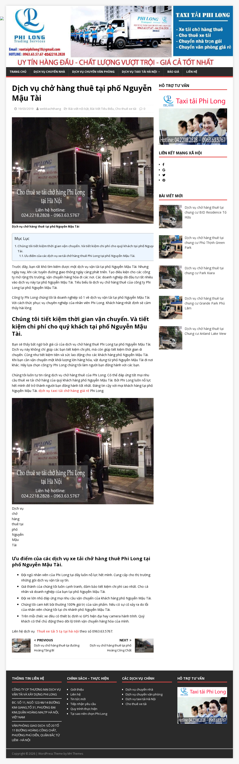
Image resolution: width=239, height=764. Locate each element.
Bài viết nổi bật (78, 109)
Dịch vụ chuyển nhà (49, 72)
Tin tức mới (78, 699)
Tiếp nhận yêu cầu (83, 704)
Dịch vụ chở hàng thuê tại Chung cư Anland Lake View (205, 331)
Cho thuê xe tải (125, 109)
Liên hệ (75, 694)
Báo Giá (173, 72)
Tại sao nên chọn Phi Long (88, 714)
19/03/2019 (25, 109)
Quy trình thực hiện (83, 709)
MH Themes (75, 754)
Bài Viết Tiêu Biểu (102, 109)
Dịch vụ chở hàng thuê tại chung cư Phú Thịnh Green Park (205, 242)
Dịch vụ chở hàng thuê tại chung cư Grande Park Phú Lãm (205, 303)
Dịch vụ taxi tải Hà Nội (139, 72)
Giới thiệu (77, 689)
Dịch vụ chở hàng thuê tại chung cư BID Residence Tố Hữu (205, 212)
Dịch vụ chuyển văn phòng (93, 72)
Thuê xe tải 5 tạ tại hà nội (58, 631)
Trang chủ (18, 72)
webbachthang (50, 109)
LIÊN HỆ (191, 72)
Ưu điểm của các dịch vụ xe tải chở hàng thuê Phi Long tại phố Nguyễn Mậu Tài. (79, 256)
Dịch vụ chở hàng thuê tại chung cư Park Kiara (204, 270)
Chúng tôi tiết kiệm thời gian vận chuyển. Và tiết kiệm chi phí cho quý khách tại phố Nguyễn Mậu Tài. (91, 248)
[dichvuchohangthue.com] (119, 64)
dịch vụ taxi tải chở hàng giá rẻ (64, 390)
